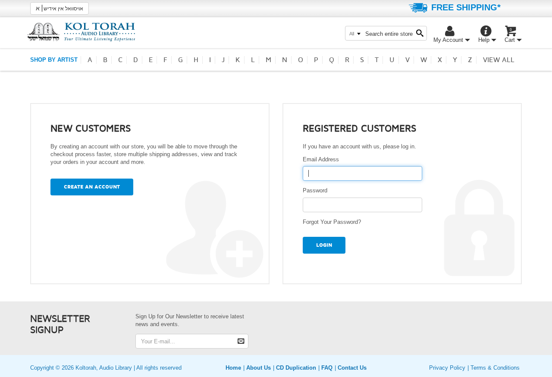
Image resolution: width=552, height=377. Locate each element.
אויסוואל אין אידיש (59, 8)
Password (317, 190)
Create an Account (92, 187)
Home (233, 367)
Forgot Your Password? (332, 222)
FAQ (326, 367)
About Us (258, 367)
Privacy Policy (447, 367)
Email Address (322, 159)
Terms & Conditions (495, 367)
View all (498, 60)
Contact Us (352, 367)
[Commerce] (81, 31)
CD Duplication (296, 367)
